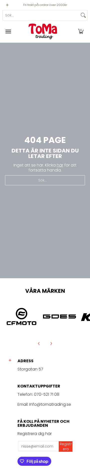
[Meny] (8, 31)
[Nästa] (51, 343)
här (60, 165)
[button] (80, 31)
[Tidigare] (39, 343)
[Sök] (83, 15)
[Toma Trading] (44, 31)
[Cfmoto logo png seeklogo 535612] (21, 316)
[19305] (59, 316)
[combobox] (41, 15)
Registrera (66, 447)
